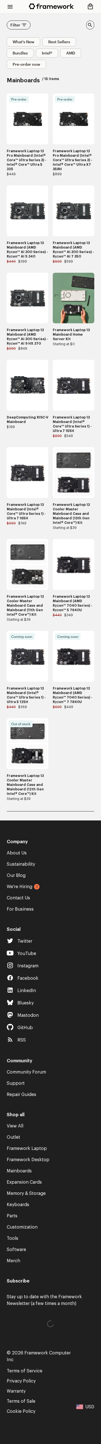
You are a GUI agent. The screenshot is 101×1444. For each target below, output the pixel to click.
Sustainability (21, 864)
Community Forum (26, 1072)
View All (15, 1126)
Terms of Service (24, 1371)
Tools (12, 1238)
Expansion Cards (24, 1182)
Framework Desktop (28, 1160)
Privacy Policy (21, 1381)
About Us (17, 853)
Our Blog (16, 875)
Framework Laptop (27, 1148)
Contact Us (18, 898)
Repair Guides (21, 1094)
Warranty (16, 1391)
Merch (13, 1261)
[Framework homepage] (51, 6)
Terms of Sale (21, 1401)
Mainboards (19, 1171)
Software (16, 1249)
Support (16, 1083)
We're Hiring (19, 886)
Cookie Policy (21, 1411)
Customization (22, 1227)
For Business (20, 909)
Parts (12, 1216)
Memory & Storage (26, 1193)
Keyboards (18, 1204)
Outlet (13, 1137)
